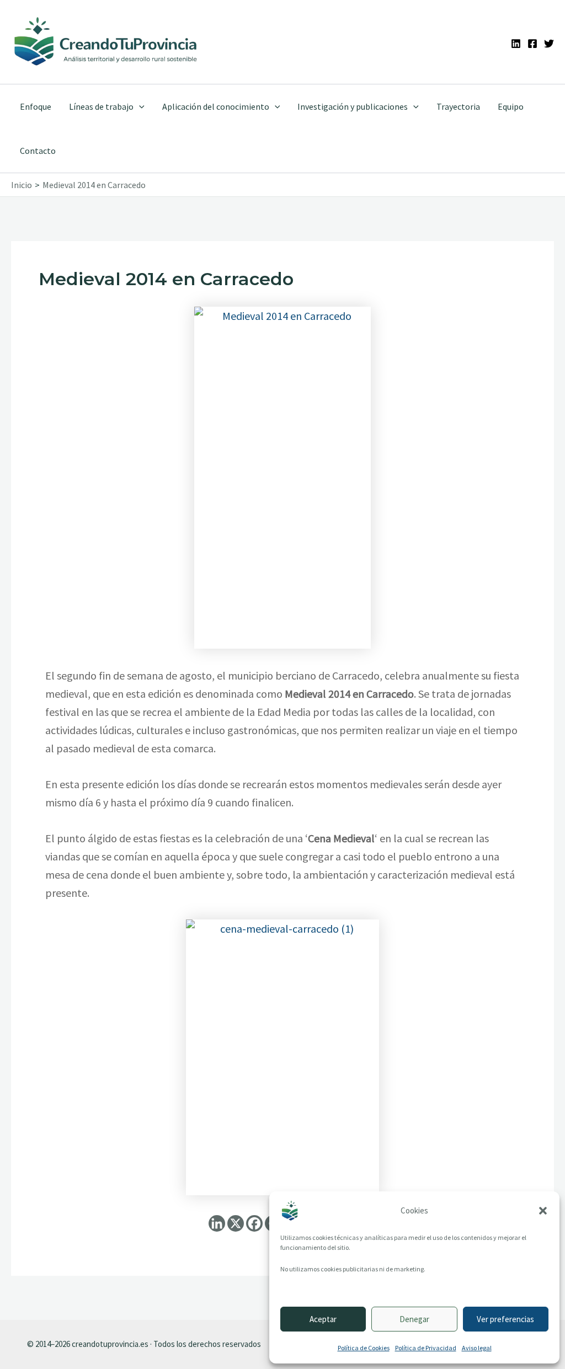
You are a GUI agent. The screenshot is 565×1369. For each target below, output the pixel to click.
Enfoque (35, 106)
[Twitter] (549, 44)
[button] (542, 1210)
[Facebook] (532, 44)
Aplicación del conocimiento (215, 106)
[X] (235, 1223)
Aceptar (323, 1319)
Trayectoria (458, 106)
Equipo (511, 106)
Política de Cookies (364, 1348)
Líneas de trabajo (101, 106)
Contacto (38, 150)
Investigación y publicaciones (352, 106)
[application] (139, 106)
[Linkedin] (516, 44)
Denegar (414, 1319)
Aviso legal (477, 1348)
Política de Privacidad (425, 1348)
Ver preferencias (505, 1319)
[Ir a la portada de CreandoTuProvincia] (106, 42)
